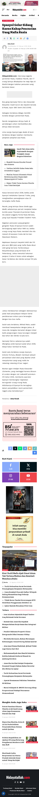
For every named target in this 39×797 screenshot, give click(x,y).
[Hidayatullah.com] (19, 9)
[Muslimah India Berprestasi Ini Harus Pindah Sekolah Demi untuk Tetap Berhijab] (31, 755)
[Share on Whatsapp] (14, 38)
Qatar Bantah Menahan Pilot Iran (18, 606)
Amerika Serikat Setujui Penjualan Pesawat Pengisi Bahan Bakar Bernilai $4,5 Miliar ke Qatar (18, 666)
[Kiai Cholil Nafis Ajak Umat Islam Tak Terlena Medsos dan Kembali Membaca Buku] (19, 560)
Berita (5, 570)
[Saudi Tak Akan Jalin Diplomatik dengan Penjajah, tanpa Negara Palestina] (9, 153)
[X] (28, 467)
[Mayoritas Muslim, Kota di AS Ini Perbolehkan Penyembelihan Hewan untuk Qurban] (31, 724)
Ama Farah (11, 43)
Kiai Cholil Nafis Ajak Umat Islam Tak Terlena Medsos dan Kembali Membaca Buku (19, 576)
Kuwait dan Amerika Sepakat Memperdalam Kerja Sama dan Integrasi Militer (19, 624)
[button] (4, 9)
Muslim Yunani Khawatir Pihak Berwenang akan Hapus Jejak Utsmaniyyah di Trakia (18, 177)
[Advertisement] (19, 94)
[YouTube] (20, 782)
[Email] (20, 38)
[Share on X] (10, 38)
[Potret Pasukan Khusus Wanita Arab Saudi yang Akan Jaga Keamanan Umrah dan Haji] (31, 708)
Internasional (8, 20)
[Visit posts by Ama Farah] (4, 47)
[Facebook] (10, 467)
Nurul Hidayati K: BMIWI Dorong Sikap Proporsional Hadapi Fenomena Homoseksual (19, 690)
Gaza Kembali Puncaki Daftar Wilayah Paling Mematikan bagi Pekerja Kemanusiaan (19, 594)
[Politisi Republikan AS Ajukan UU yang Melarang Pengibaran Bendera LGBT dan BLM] (31, 740)
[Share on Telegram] (17, 38)
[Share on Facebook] (7, 38)
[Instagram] (10, 477)
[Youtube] (28, 477)
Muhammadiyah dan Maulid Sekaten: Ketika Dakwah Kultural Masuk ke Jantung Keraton (18, 656)
